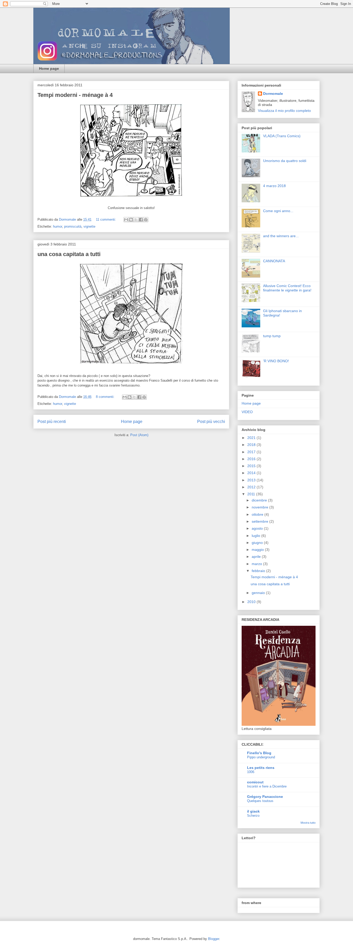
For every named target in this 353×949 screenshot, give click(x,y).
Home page (49, 68)
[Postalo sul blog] (131, 219)
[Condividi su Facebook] (140, 219)
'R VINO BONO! (276, 361)
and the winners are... (281, 236)
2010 (252, 602)
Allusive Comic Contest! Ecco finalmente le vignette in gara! (287, 288)
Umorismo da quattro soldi (284, 161)
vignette (89, 226)
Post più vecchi (211, 421)
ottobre (258, 514)
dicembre (260, 500)
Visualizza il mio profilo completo (284, 111)
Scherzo (253, 815)
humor (57, 226)
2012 (252, 487)
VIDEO (247, 412)
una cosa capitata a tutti (69, 254)
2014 (252, 473)
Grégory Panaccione (265, 796)
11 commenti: (106, 219)
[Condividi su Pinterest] (145, 219)
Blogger (213, 939)
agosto (258, 528)
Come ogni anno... (278, 211)
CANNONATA (274, 261)
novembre (260, 507)
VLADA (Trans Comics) (282, 136)
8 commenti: (106, 397)
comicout (255, 782)
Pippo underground (261, 757)
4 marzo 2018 (274, 186)
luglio (256, 536)
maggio (258, 549)
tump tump (272, 336)
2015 (252, 466)
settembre (260, 521)
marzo (257, 564)
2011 (251, 494)
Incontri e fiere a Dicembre (267, 786)
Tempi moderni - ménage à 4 (75, 95)
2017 (252, 452)
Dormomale (273, 93)
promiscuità (72, 226)
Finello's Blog (259, 753)
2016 (252, 459)
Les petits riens (260, 768)
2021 (252, 438)
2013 (252, 480)
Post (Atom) (139, 435)
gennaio (259, 593)
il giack (253, 811)
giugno (258, 543)
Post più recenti (51, 421)
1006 (250, 772)
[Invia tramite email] (126, 219)
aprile (257, 556)
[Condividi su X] (136, 219)
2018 (252, 445)
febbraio (259, 571)
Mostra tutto (308, 822)
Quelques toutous (260, 801)
